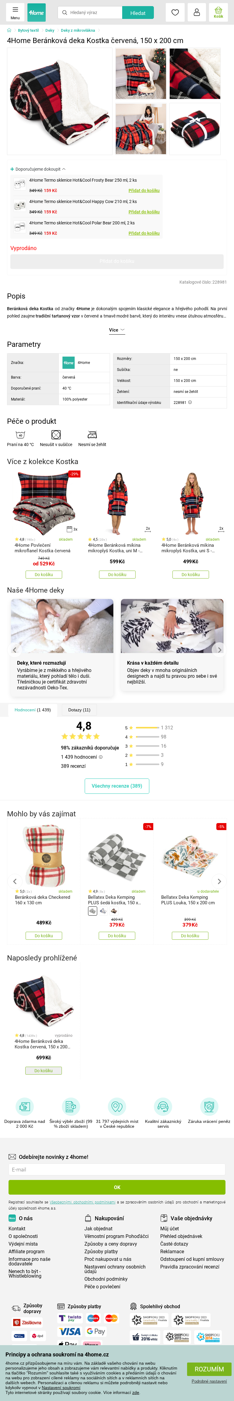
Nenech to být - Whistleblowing (25, 1273)
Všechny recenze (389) (117, 786)
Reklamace (172, 1251)
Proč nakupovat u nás (107, 1259)
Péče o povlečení (102, 1286)
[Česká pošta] (19, 1336)
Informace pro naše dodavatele (29, 1261)
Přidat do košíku (144, 190)
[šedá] (92, 911)
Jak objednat (98, 1228)
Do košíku (44, 574)
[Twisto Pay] (70, 1318)
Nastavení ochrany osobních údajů (115, 1269)
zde (135, 1392)
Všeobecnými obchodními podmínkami (82, 1202)
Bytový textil (28, 30)
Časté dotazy (174, 1244)
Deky (49, 30)
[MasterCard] (111, 1318)
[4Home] (11, 30)
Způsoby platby (101, 1251)
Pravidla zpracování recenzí (189, 1267)
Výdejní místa (23, 1244)
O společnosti (23, 1236)
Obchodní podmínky (106, 1279)
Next (219, 650)
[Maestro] (93, 1318)
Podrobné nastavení (209, 1381)
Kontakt (17, 1228)
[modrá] (103, 911)
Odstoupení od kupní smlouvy (192, 1259)
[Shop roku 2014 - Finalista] (208, 1337)
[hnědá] (114, 911)
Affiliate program (26, 1251)
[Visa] (69, 1332)
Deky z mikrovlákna (78, 30)
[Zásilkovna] (27, 1322)
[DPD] (38, 1336)
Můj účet (169, 1228)
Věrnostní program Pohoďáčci (116, 1236)
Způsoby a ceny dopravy (110, 1244)
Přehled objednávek (181, 1236)
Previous (14, 650)
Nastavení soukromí (61, 1387)
